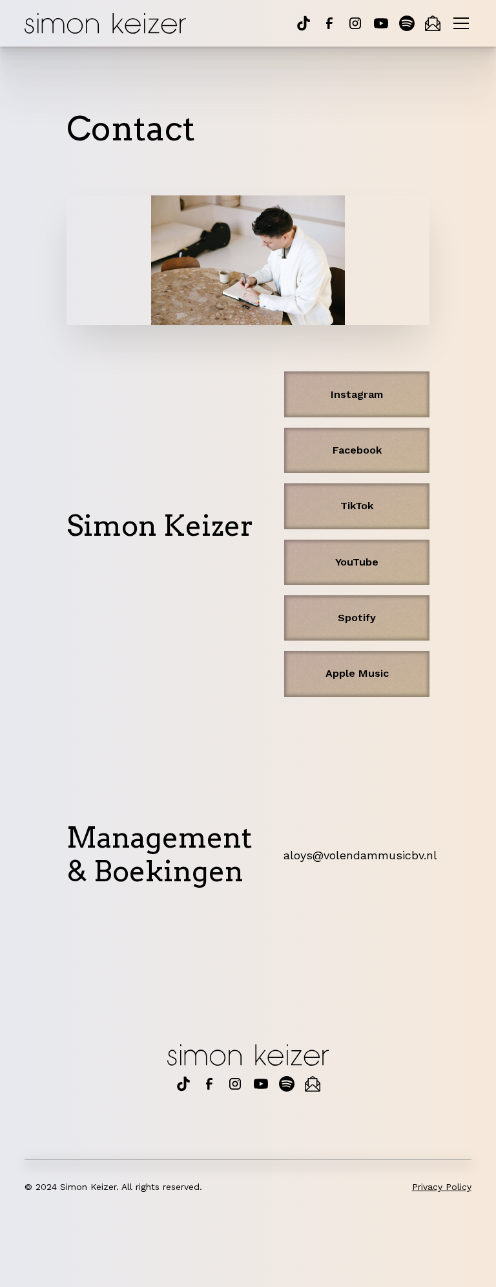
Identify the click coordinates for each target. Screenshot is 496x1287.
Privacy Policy (441, 1187)
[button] (458, 23)
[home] (105, 23)
